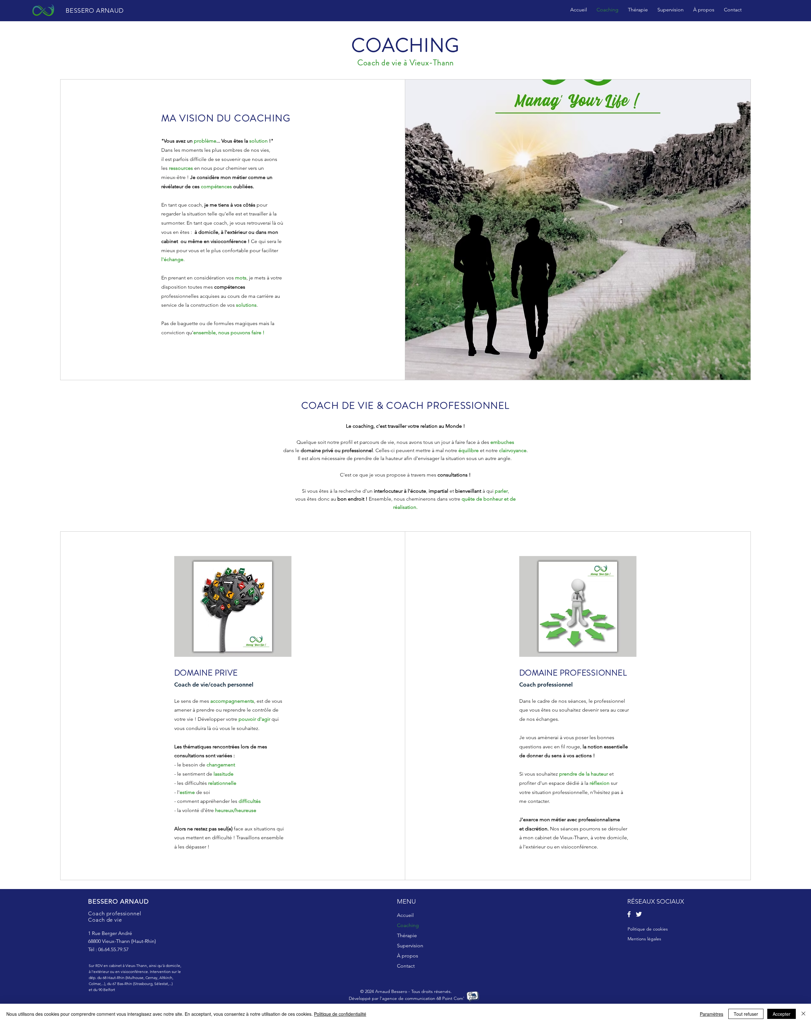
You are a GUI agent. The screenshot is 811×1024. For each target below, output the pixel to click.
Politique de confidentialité (340, 1014)
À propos (407, 956)
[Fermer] (803, 1014)
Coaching (408, 925)
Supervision (410, 946)
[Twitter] (639, 914)
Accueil (405, 915)
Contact (406, 966)
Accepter (781, 1014)
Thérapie (407, 935)
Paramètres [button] (711, 1014)
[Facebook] (629, 914)
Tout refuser (746, 1014)
